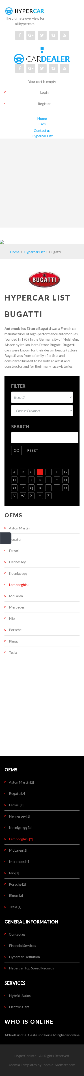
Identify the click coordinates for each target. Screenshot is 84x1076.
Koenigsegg (18, 573)
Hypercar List (42, 136)
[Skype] (53, 35)
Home (42, 118)
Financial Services (22, 945)
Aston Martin (19, 528)
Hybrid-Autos (20, 995)
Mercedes (17, 607)
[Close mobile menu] (42, 52)
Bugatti (15, 539)
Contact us (42, 130)
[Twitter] (42, 35)
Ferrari (14, 550)
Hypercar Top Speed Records (31, 968)
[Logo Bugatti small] (44, 279)
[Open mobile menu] (42, 48)
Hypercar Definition (24, 957)
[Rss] (64, 35)
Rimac (14, 641)
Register (44, 103)
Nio (12, 618)
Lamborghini (18, 584)
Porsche (15, 629)
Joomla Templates (23, 1064)
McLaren (16, 596)
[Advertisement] (42, 183)
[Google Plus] (30, 35)
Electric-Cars (19, 1007)
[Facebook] (19, 35)
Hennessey (17, 562)
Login (44, 92)
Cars (42, 124)
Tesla (13, 652)
